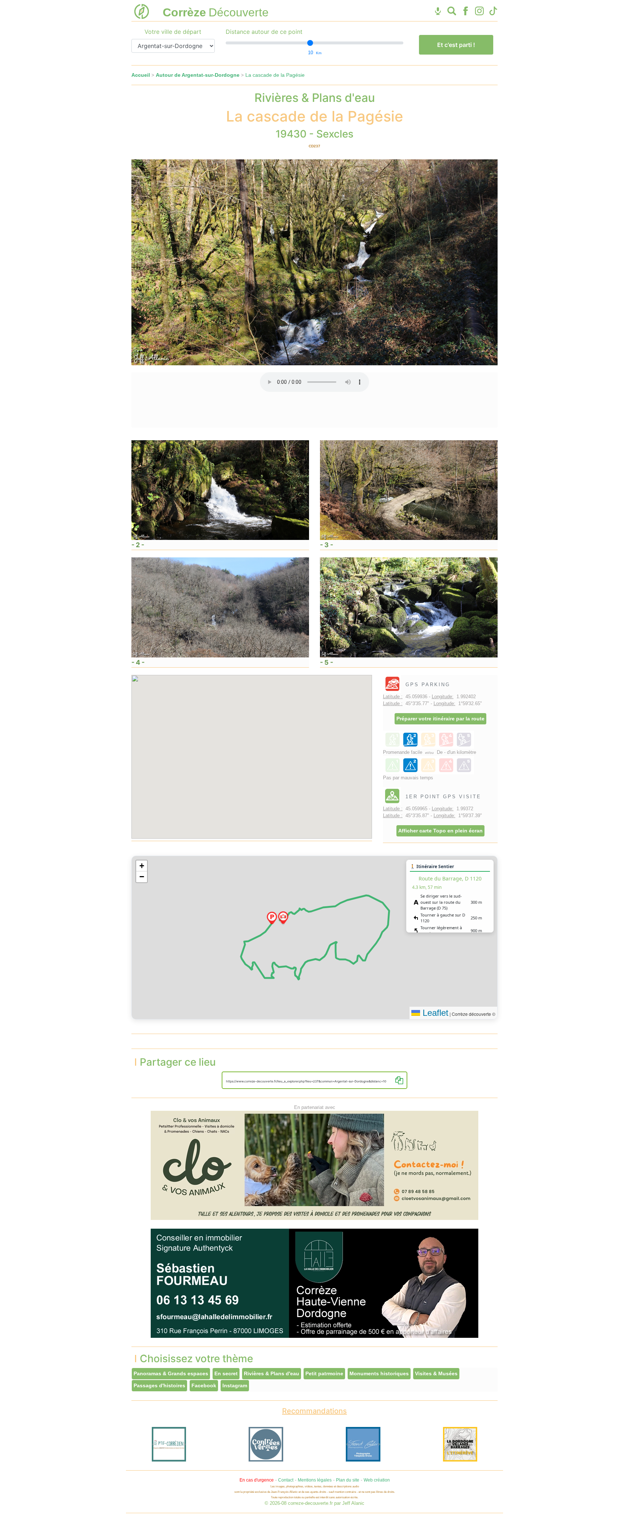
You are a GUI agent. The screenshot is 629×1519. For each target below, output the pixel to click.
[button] (272, 918)
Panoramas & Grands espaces (171, 1373)
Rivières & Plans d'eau (271, 1373)
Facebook (203, 1385)
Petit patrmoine (324, 1373)
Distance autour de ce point (264, 31)
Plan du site (347, 1480)
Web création (377, 1480)
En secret (226, 1373)
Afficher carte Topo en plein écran (440, 831)
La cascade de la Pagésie (275, 75)
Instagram (234, 1385)
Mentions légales (315, 1480)
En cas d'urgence (257, 1480)
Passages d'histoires (159, 1385)
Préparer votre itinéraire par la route (440, 718)
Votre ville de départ (173, 31)
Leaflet (434, 1013)
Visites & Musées (436, 1373)
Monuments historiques (379, 1373)
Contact (285, 1480)
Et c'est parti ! (456, 44)
